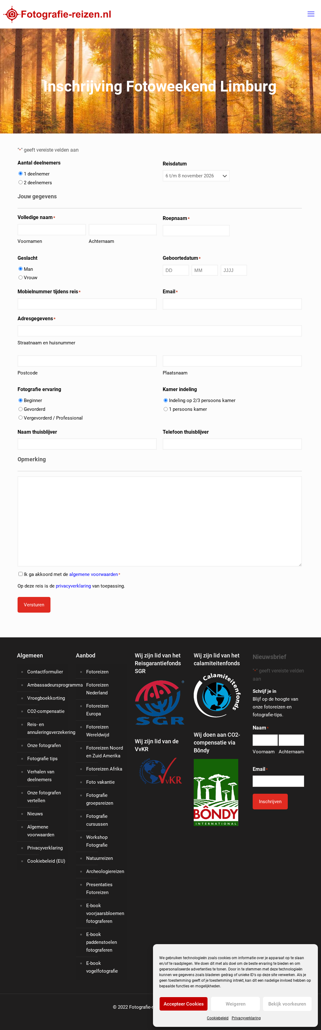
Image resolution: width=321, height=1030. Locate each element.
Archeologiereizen (105, 871)
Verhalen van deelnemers (40, 775)
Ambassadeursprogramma (46, 685)
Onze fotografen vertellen (44, 796)
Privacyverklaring (246, 1018)
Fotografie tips (42, 758)
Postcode (28, 373)
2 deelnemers (38, 183)
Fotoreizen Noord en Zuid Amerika (104, 752)
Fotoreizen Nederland (97, 689)
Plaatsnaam (175, 373)
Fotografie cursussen (97, 820)
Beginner (33, 400)
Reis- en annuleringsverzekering (46, 728)
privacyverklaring (73, 586)
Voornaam (264, 752)
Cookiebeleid (218, 1018)
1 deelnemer (37, 174)
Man (28, 269)
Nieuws (35, 814)
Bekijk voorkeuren (287, 1004)
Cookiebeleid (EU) (46, 861)
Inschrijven (270, 801)
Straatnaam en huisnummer (46, 343)
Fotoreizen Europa (97, 710)
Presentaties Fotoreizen (99, 888)
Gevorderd (34, 409)
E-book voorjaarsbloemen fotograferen (105, 913)
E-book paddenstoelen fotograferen (101, 942)
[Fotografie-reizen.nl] (55, 14)
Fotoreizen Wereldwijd (97, 731)
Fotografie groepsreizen (99, 799)
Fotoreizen (97, 672)
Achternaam (101, 241)
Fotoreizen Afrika (104, 769)
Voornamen (30, 241)
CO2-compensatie (46, 711)
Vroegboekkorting (46, 698)
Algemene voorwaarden (40, 831)
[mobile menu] (311, 14)
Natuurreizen (99, 858)
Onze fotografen (44, 745)
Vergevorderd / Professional (53, 418)
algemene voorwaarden (93, 574)
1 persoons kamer (188, 409)
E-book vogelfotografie (102, 967)
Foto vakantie (100, 782)
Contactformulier (45, 672)
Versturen (34, 605)
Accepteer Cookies (184, 1004)
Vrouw (30, 277)
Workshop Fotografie (97, 841)
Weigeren (235, 1004)
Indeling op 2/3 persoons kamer (202, 400)
